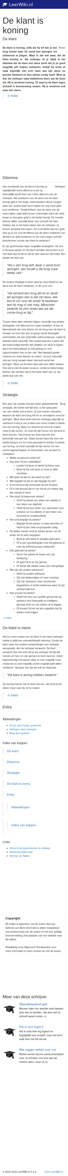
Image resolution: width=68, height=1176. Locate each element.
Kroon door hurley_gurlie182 (25, 725)
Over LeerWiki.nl (53, 1171)
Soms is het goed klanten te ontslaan (30, 848)
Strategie (13, 772)
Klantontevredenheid (21, 852)
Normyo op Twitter (20, 855)
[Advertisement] (34, 137)
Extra (10, 794)
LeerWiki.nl (20, 4)
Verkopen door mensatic (23, 729)
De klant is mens (18, 783)
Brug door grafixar (20, 733)
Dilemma (13, 762)
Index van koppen (23, 825)
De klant (12, 751)
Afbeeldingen (20, 807)
